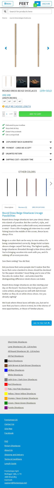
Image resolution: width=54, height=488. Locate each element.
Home (4, 18)
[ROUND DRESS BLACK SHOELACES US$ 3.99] (12, 188)
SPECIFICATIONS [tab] (38, 207)
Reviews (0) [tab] (22, 207)
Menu (8, 3)
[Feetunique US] (24, 4)
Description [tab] (9, 207)
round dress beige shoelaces (20, 18)
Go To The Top (40, 323)
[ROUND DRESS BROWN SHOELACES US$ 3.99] (31, 188)
